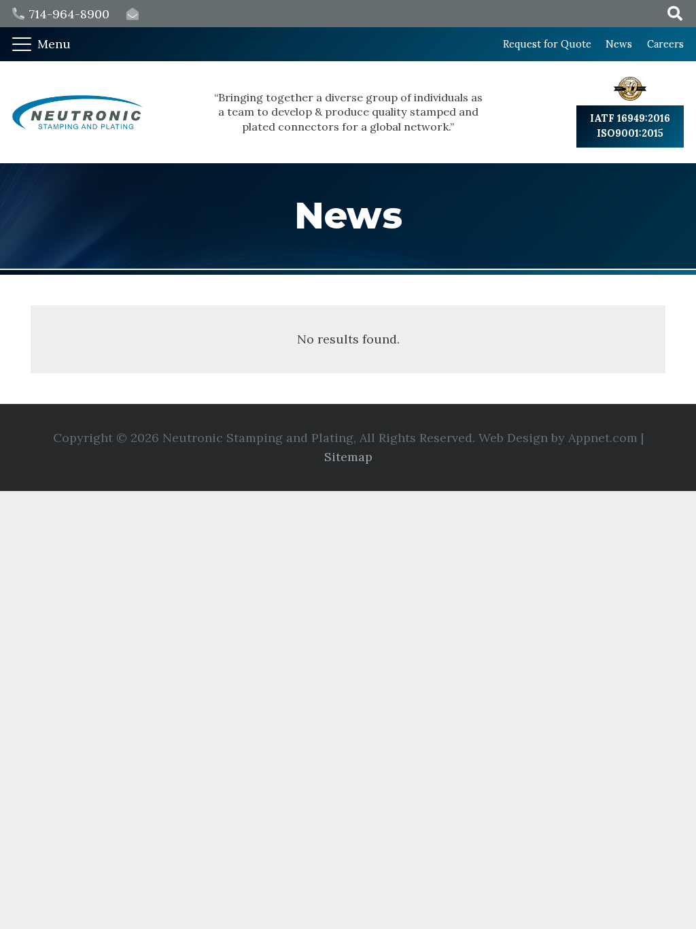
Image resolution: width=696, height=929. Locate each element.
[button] (42, 44)
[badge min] (630, 89)
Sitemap (348, 456)
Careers (665, 44)
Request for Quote (547, 44)
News (619, 44)
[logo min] (77, 112)
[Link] (132, 14)
